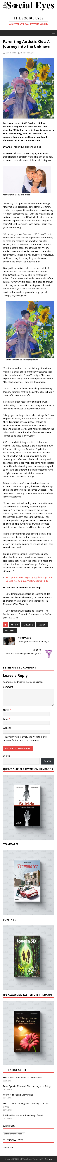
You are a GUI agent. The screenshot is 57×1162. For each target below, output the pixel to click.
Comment (8, 686)
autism (14, 624)
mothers (9, 630)
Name (6, 709)
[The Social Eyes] (28, 10)
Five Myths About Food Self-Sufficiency (22, 1077)
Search (6, 755)
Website (7, 727)
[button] (52, 32)
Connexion (8, 1147)
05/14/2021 (11, 52)
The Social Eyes (27, 52)
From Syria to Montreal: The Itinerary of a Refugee (28, 1086)
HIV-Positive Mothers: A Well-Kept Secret (23, 1115)
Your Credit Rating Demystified (18, 1094)
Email (6, 719)
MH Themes (46, 1159)
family (41, 624)
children (28, 624)
